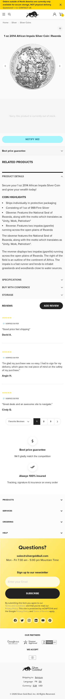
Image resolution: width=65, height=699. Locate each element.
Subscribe (32, 593)
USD (40, 686)
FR (36, 681)
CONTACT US (25, 8)
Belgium (39, 677)
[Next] (59, 66)
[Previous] (5, 66)
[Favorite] (60, 28)
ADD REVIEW (51, 305)
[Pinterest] (50, 620)
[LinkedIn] (36, 620)
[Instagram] (29, 620)
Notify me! (32, 139)
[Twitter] (22, 620)
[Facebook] (15, 620)
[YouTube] (43, 620)
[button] (32, 151)
